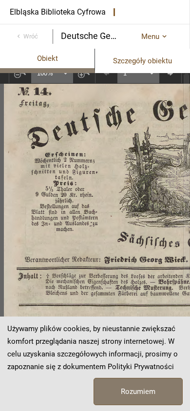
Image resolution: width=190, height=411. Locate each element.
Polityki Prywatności (141, 366)
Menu (150, 36)
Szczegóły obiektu (142, 60)
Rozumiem (138, 391)
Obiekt (47, 58)
